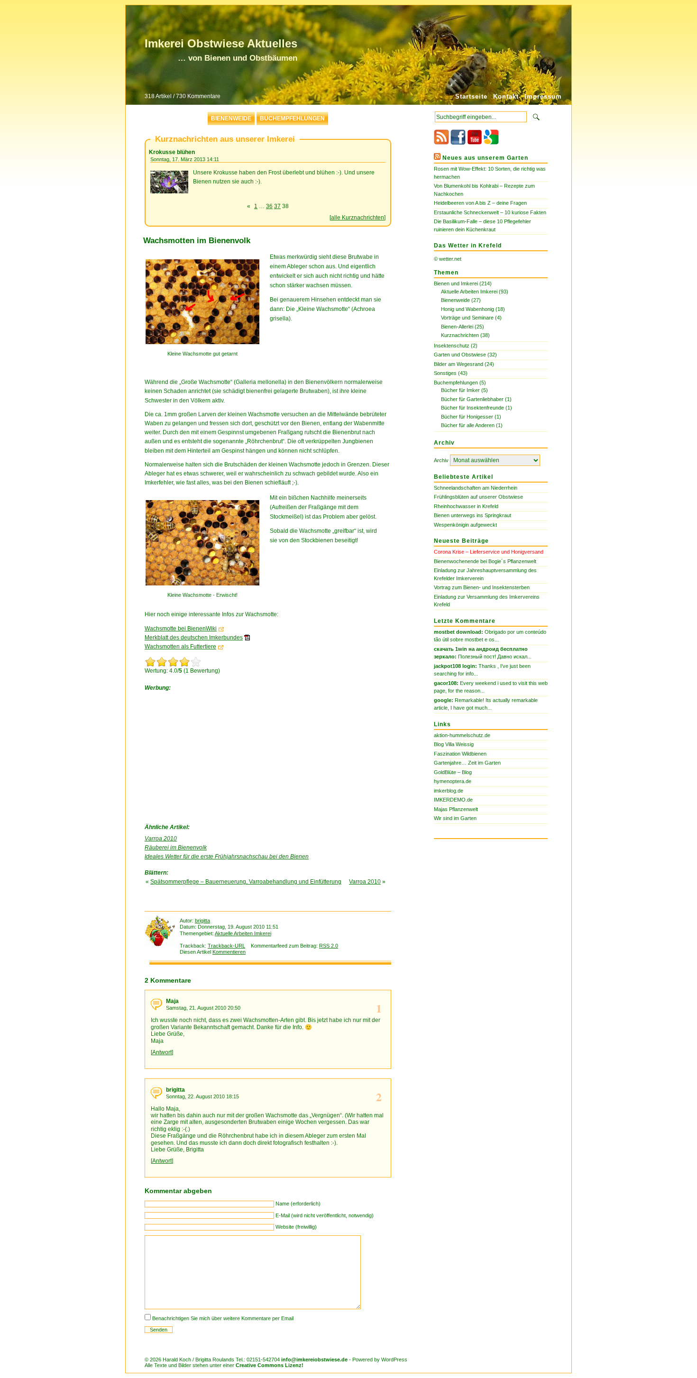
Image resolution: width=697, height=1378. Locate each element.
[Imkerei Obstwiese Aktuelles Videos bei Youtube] (474, 143)
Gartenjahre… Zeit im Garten (467, 763)
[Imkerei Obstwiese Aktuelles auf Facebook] (458, 143)
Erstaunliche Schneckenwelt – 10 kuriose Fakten (490, 212)
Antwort (162, 1052)
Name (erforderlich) (298, 1203)
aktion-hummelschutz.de (462, 735)
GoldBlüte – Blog (453, 772)
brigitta (202, 920)
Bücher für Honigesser (467, 417)
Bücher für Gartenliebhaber (472, 399)
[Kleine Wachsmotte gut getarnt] (205, 347)
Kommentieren (229, 952)
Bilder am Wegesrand (458, 364)
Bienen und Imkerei (456, 283)
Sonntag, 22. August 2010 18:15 (202, 1096)
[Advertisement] (216, 755)
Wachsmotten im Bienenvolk (196, 240)
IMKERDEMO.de (453, 800)
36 (269, 206)
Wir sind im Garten (455, 818)
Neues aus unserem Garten (485, 158)
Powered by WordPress (379, 1359)
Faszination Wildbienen (460, 754)
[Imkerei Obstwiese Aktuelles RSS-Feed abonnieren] (441, 143)
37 (277, 206)
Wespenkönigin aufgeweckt (465, 525)
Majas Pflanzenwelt (456, 809)
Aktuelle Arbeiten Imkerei (243, 933)
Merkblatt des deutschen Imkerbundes (194, 637)
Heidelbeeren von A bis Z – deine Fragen (480, 203)
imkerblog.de (448, 791)
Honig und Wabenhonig (467, 309)
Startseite (471, 96)
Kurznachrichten (460, 335)
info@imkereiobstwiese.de (314, 1359)
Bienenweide (231, 118)
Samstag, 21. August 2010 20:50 (203, 1008)
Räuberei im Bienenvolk (176, 847)
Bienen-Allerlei (457, 326)
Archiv (441, 460)
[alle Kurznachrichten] (357, 217)
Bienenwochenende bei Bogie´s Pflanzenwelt (485, 561)
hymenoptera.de (452, 781)
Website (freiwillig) (296, 1227)
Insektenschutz (451, 345)
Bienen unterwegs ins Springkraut (472, 515)
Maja (172, 1001)
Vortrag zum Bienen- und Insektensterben (482, 587)
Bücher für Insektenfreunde (472, 408)
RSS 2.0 (328, 946)
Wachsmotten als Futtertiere (180, 646)
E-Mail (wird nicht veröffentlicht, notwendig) (324, 1215)
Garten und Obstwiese (460, 354)
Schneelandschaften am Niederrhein (475, 488)
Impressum (543, 96)
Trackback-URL (226, 946)
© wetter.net (447, 259)
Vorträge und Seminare (467, 317)
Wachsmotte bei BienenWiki (181, 628)
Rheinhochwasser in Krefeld (466, 506)
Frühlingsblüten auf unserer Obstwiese (478, 497)
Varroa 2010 (161, 838)
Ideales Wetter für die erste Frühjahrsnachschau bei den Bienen (227, 856)
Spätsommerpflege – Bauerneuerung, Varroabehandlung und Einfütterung (245, 881)
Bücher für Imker (460, 390)
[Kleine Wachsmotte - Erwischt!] (205, 588)
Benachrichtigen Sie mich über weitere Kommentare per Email (222, 1318)
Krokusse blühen (172, 152)
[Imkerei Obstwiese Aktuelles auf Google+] (491, 143)
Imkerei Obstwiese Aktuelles (221, 43)
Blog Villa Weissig (454, 744)
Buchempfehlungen (292, 118)
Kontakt (506, 96)
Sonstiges (445, 373)
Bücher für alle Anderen (468, 425)
